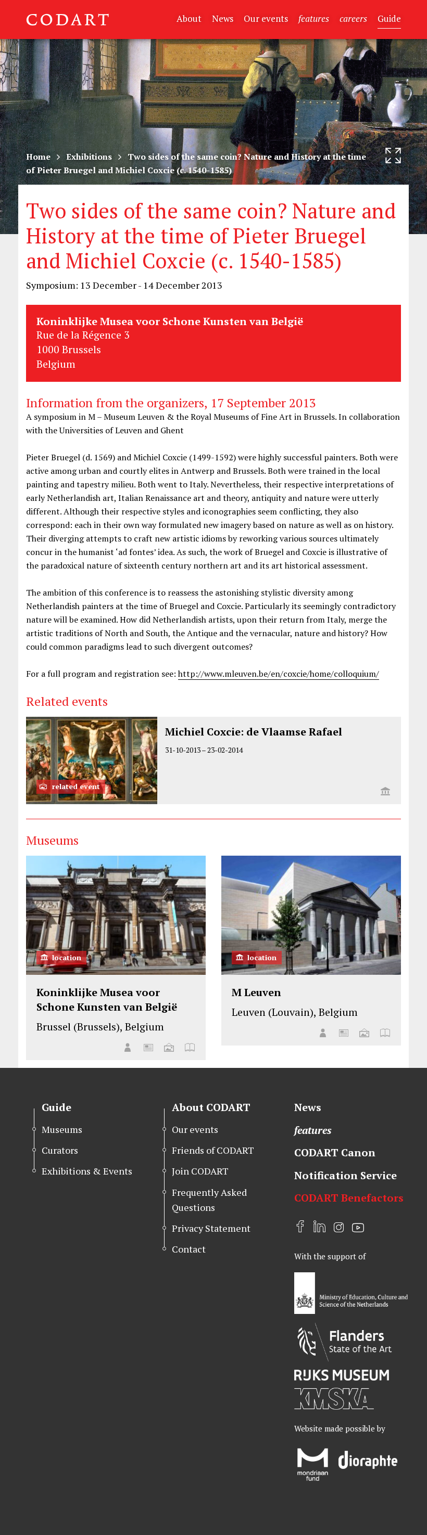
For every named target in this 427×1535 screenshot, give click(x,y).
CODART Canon (334, 1152)
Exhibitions (89, 156)
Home (38, 156)
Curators (60, 1150)
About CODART (211, 1107)
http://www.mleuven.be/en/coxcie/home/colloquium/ (278, 673)
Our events (266, 18)
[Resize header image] (393, 155)
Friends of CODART (213, 1150)
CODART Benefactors (349, 1198)
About (189, 18)
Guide (389, 18)
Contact (189, 1249)
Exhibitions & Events (87, 1171)
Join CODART (200, 1171)
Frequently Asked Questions (209, 1200)
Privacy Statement (211, 1228)
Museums (62, 1129)
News (222, 18)
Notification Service (345, 1175)
